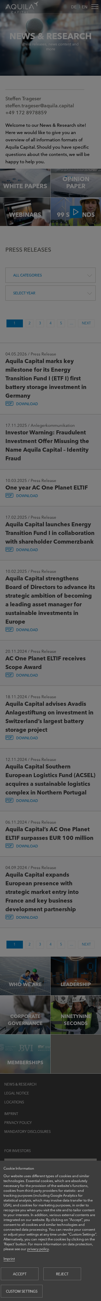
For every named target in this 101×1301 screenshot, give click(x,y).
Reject (62, 1273)
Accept (19, 1273)
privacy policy (38, 1248)
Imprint (9, 1258)
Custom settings (21, 1291)
